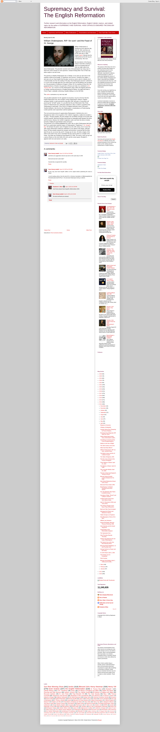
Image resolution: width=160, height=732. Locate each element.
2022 (100, 382)
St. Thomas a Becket (59, 700)
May (102, 421)
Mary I (106, 694)
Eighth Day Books (107, 690)
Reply (49, 164)
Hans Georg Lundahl (53, 153)
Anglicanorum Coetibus (87, 708)
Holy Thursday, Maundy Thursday (106, 536)
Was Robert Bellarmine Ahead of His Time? (108, 482)
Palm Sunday (103, 558)
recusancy (113, 697)
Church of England (104, 698)
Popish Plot (113, 706)
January (103, 568)
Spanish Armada (91, 703)
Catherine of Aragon (100, 708)
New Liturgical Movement (106, 595)
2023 (100, 380)
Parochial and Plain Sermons (52, 692)
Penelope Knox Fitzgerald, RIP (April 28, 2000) (108, 433)
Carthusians (47, 705)
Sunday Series (87, 697)
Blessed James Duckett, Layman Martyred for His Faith (107, 478)
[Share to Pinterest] (76, 143)
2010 (100, 573)
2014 (100, 400)
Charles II (88, 698)
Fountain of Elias (104, 607)
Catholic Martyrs (49, 690)
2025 (100, 376)
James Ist (75, 708)
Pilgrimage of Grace (49, 706)
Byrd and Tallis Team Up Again (108, 509)
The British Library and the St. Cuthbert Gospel (107, 454)
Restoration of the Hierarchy (109, 709)
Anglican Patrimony (92, 711)
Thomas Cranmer (60, 703)
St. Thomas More (96, 689)
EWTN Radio (75, 706)
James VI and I (112, 708)
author (48, 94)
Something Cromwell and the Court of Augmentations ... (107, 440)
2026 (100, 374)
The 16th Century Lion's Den (107, 445)
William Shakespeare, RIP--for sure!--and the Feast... (108, 450)
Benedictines (66, 706)
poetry (73, 690)
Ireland (69, 700)
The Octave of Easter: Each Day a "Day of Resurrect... (107, 506)
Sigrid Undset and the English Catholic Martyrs (111, 267)
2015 (100, 397)
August (102, 414)
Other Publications (71, 32)
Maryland (86, 709)
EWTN (105, 705)
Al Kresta (112, 711)
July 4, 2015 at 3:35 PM (71, 186)
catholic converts (69, 692)
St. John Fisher (64, 694)
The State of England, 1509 (107, 457)
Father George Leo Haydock (107, 515)
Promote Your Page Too (103, 158)
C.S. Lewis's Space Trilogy (110, 279)
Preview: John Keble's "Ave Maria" (110, 308)
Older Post (89, 230)
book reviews (54, 689)
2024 (100, 378)
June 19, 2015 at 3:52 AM (66, 169)
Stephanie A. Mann (58, 186)
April (102, 423)
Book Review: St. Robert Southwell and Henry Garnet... (106, 488)
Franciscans (79, 705)
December (103, 406)
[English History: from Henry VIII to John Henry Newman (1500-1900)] (98, 157)
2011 (100, 571)
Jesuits (112, 705)
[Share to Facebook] (75, 143)
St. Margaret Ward (103, 711)
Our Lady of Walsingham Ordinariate (98, 706)
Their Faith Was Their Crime (107, 32)
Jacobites (83, 706)
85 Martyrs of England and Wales (103, 692)
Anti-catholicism (96, 695)
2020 (100, 387)
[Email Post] (66, 143)
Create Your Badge (102, 168)
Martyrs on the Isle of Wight (107, 443)
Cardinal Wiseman (107, 714)
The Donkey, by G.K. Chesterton (105, 555)
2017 (100, 393)
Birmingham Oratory (51, 708)
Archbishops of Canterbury (68, 711)
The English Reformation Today (106, 703)
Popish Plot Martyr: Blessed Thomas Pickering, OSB (107, 523)
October (103, 410)
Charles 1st (98, 705)
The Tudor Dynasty (94, 694)
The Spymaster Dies (105, 533)
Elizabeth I (109, 689)
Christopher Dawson (48, 712)
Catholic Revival (47, 714)
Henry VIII (112, 687)
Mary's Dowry (49, 709)
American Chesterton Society (101, 697)
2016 (100, 395)
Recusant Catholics (49, 694)
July (102, 416)
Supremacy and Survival (56, 32)
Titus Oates (88, 701)
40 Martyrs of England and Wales (88, 690)
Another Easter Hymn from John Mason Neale (107, 499)
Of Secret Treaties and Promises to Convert (111, 237)
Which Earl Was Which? (106, 447)
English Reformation (60, 698)
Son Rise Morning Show (53, 687)
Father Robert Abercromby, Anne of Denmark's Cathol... (108, 437)
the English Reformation (75, 689)
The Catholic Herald (84, 692)
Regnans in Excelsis (105, 425)
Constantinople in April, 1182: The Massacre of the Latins (111, 208)
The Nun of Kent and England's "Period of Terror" (108, 473)
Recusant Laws (95, 709)
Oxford (95, 698)
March (102, 564)
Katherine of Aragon (49, 697)
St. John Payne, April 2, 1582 (107, 552)
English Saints (80, 703)
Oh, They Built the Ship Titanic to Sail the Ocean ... (107, 492)
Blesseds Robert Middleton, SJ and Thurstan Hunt (108, 546)
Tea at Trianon (103, 597)
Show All (114, 609)
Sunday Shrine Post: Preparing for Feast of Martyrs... (108, 430)
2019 (100, 389)
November (103, 408)
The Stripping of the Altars (68, 712)
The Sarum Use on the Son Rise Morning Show (107, 543)
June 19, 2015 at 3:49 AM (66, 153)
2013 (100, 402)
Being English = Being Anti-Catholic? (111, 337)
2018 (100, 391)
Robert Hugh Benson (101, 712)
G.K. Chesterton (63, 690)
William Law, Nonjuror (105, 520)
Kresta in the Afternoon (58, 714)
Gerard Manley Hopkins (59, 705)
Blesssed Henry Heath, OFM (107, 484)
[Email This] (69, 143)
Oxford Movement (90, 712)
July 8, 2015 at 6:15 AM (70, 194)
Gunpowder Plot (97, 714)
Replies (52, 183)
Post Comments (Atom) (56, 232)
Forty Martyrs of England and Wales (73, 701)
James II (81, 698)
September (103, 412)
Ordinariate (67, 715)
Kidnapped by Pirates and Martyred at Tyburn (106, 512)
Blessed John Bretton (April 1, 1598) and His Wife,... (107, 561)
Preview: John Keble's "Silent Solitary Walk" (110, 223)
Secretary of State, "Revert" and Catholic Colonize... (108, 496)
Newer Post (47, 230)
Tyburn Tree (96, 701)
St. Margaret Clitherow (108, 701)
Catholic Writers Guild (64, 708)
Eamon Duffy (49, 698)
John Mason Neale (49, 703)
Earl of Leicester (52, 715)
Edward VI (46, 701)
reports (81, 55)
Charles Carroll (69, 714)
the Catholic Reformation (52, 711)
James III (58, 712)
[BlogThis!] (71, 143)
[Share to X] (73, 143)
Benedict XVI (81, 711)
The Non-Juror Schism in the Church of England (107, 459)
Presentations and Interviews (87, 32)
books (71, 687)
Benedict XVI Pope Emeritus (81, 700)
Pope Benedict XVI (78, 694)
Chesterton (88, 714)
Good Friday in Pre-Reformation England (106, 530)
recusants (70, 705)
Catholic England (109, 700)
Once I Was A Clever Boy (106, 600)
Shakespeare (77, 709)
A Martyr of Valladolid (105, 427)
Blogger (100, 720)
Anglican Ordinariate (62, 697)
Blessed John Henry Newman (91, 687)
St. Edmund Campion (108, 695)
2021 (100, 384)
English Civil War (56, 701)
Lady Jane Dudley (80, 712)
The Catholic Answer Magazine (64, 709)
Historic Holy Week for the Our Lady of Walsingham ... (107, 539)
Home (44, 32)
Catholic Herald (60, 715)
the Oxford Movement (75, 697)
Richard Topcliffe (72, 698)
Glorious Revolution (79, 714)
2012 (100, 404)
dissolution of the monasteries (80, 695)
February (103, 566)
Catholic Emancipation (96, 700)
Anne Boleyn (71, 703)
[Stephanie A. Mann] (98, 166)
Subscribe (107, 190)
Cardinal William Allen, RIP (111, 293)
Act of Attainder (111, 712)
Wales (58, 706)
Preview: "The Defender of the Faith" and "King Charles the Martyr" (111, 251)
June (102, 419)
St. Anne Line (88, 705)
